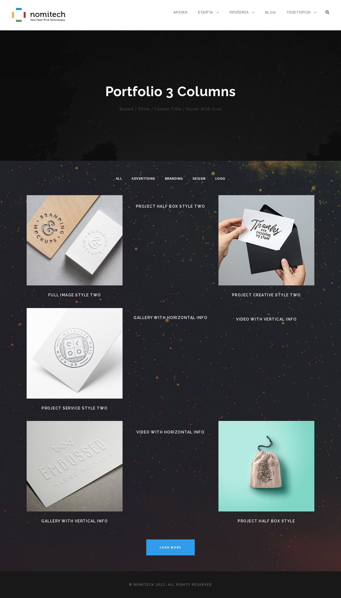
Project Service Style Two (75, 408)
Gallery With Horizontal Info (170, 318)
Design (199, 178)
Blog (270, 12)
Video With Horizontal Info (170, 432)
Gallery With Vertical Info (74, 521)
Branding (174, 178)
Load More (170, 547)
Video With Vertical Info (266, 319)
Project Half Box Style (266, 521)
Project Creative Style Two (266, 295)
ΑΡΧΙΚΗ (180, 12)
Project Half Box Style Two (170, 206)
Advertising (143, 178)
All (119, 178)
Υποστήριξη (298, 12)
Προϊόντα (239, 12)
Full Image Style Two (74, 295)
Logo (220, 178)
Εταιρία (205, 12)
